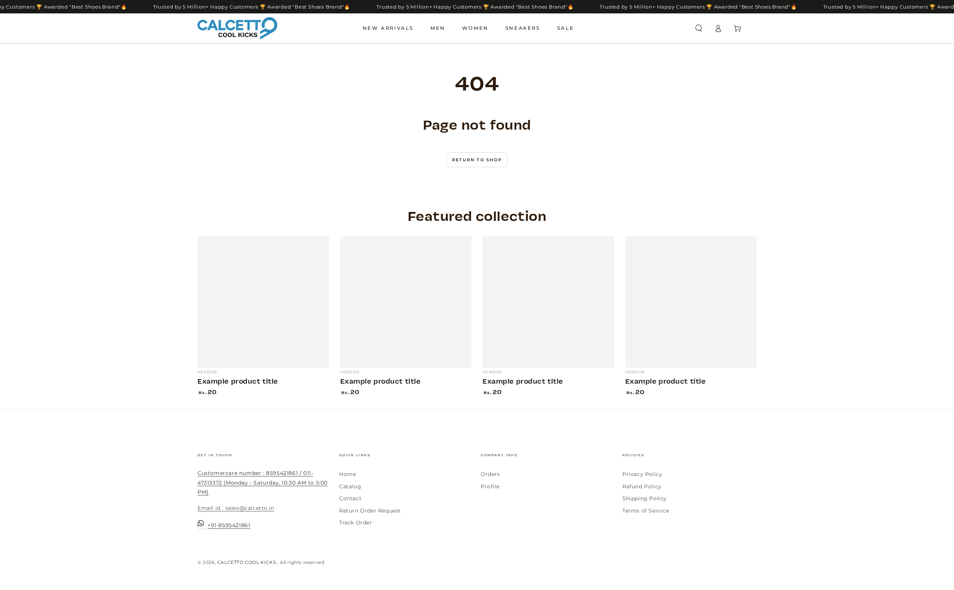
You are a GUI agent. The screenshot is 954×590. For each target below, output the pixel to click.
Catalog (350, 486)
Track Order (355, 522)
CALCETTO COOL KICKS (247, 562)
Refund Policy (641, 486)
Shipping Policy (644, 498)
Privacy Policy (642, 474)
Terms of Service (645, 510)
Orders (490, 474)
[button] (698, 28)
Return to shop (477, 159)
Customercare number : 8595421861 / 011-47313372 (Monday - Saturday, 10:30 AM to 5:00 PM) (263, 482)
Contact (350, 498)
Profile (490, 486)
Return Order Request (370, 510)
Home (347, 474)
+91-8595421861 (229, 525)
